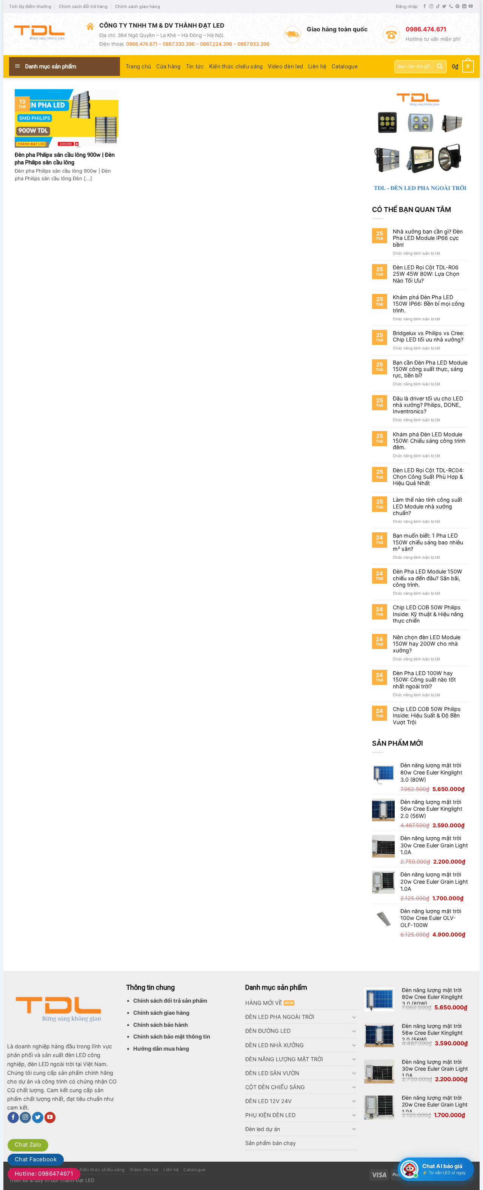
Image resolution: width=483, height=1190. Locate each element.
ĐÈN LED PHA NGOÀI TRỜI (279, 1017)
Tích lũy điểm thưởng (30, 6)
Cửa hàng (168, 66)
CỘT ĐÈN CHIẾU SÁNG (275, 1087)
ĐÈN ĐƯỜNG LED (268, 1031)
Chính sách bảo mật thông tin (171, 1036)
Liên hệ (317, 66)
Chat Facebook (36, 1159)
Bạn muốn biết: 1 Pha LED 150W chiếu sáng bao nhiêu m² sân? (428, 542)
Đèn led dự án (262, 1129)
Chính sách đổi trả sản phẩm (170, 1000)
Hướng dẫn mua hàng (161, 1048)
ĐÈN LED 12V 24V (268, 1101)
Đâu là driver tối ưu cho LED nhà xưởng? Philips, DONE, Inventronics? (428, 405)
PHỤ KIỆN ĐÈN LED (270, 1115)
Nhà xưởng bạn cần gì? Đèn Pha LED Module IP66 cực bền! (428, 238)
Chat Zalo (28, 1144)
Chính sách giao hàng (137, 6)
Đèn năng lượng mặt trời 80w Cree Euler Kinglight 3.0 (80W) (432, 997)
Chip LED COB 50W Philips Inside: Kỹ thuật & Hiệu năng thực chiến (428, 614)
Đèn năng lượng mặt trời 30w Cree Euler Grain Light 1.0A (435, 1069)
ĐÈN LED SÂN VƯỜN (272, 1073)
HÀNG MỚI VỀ (263, 1003)
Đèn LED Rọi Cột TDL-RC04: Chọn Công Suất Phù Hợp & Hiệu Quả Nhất (428, 477)
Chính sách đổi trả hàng (83, 6)
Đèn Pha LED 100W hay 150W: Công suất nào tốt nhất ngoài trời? (424, 679)
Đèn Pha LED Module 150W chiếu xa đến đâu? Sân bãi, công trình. (427, 578)
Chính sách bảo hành (160, 1025)
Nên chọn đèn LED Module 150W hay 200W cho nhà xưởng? (426, 644)
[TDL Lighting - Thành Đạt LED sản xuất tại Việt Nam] (42, 34)
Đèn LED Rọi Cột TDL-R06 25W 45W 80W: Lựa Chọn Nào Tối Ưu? (426, 274)
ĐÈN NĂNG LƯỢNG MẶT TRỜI (284, 1059)
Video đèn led (285, 66)
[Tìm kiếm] (439, 67)
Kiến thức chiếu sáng (236, 66)
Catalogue (345, 66)
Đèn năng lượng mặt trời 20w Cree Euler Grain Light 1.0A (435, 1104)
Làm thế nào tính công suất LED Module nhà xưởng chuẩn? (427, 506)
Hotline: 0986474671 (44, 1173)
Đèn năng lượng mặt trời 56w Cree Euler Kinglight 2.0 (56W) (432, 1033)
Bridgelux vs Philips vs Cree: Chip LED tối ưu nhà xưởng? (428, 336)
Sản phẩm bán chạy (270, 1143)
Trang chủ (138, 66)
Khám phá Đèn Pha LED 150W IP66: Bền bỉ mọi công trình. (429, 304)
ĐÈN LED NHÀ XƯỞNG (274, 1045)
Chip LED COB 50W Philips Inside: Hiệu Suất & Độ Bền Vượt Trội (427, 715)
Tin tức (195, 66)
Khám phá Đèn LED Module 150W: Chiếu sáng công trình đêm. (429, 441)
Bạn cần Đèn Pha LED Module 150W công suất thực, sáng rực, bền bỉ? (430, 369)
